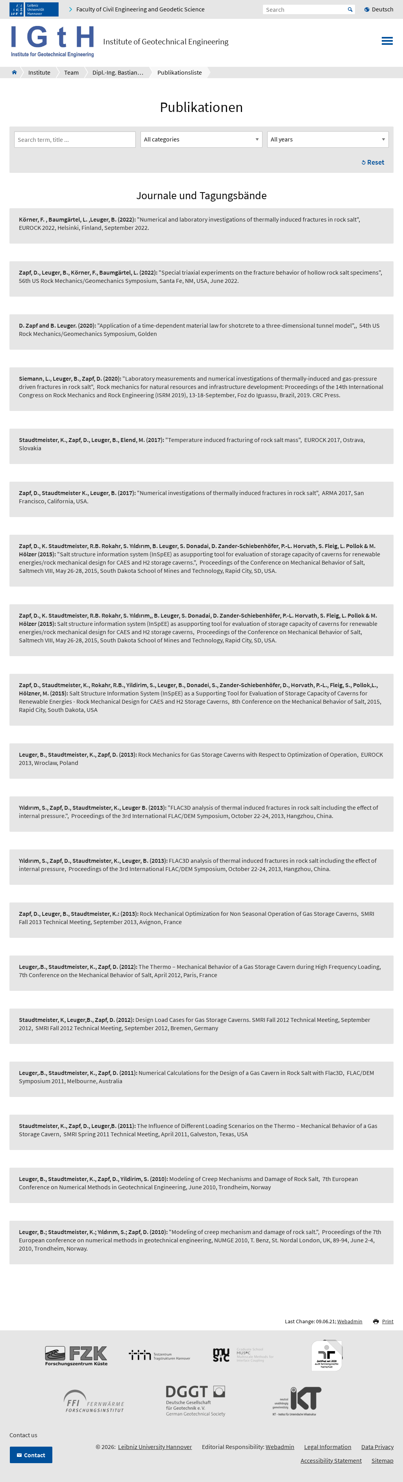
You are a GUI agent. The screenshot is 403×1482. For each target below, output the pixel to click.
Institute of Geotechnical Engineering (166, 41)
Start (350, 9)
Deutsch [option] (383, 9)
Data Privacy (377, 1447)
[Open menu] (387, 43)
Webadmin (349, 1321)
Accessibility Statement (331, 1460)
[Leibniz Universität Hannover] (34, 9)
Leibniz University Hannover (155, 1447)
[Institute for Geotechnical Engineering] (12, 72)
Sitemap (383, 1460)
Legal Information (327, 1447)
